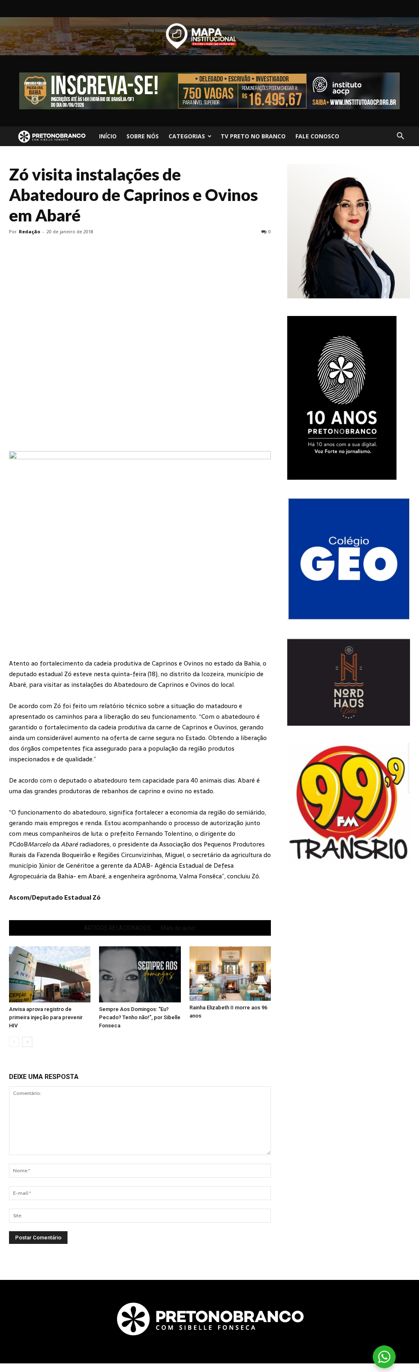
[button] (400, 136)
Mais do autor (178, 928)
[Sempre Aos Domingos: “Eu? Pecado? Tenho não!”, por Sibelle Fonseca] (139, 974)
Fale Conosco (317, 136)
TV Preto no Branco (253, 136)
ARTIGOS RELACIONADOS (117, 928)
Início (108, 136)
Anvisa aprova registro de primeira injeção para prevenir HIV (46, 1017)
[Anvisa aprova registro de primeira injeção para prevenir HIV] (49, 974)
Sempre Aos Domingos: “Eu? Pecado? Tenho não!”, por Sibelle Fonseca (139, 1017)
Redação (29, 231)
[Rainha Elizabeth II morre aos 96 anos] (230, 973)
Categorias (187, 136)
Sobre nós (142, 136)
